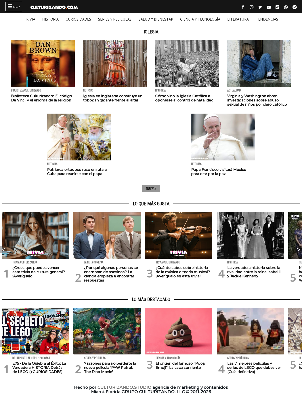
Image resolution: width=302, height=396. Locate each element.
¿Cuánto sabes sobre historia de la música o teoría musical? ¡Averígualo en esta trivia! (183, 272)
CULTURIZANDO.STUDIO (124, 387)
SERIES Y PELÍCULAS (115, 19)
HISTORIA (50, 19)
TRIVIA (29, 19)
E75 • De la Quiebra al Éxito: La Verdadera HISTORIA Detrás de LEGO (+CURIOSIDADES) (39, 367)
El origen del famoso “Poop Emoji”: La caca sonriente (180, 365)
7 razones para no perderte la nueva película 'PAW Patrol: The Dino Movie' (110, 367)
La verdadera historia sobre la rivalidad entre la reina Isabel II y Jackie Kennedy (254, 272)
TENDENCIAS (267, 19)
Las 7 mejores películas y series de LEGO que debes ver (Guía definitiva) (254, 367)
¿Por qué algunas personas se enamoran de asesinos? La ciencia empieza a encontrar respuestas (111, 274)
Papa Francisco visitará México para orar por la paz (218, 172)
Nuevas (151, 188)
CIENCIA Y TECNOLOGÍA (200, 19)
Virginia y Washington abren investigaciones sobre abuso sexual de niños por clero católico (257, 100)
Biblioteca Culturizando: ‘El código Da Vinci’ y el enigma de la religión (41, 98)
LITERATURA (238, 19)
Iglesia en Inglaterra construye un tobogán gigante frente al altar (112, 98)
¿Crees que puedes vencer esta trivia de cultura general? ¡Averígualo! (38, 272)
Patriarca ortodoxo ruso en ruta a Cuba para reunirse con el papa (77, 172)
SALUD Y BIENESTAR (156, 19)
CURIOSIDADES (78, 19)
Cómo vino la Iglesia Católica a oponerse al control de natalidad (184, 98)
